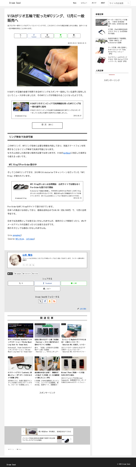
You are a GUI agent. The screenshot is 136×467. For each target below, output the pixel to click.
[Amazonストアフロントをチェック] (30, 265)
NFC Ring (20, 239)
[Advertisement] (47, 408)
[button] (128, 3)
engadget (17, 235)
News (11, 273)
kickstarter (27, 273)
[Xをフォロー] (24, 265)
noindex (36, 273)
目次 (44, 124)
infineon (30, 239)
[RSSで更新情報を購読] (33, 265)
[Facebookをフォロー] (27, 265)
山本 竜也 (27, 255)
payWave (66, 153)
